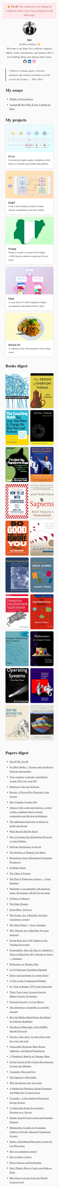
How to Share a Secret (21, 1157)
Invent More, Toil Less (21, 909)
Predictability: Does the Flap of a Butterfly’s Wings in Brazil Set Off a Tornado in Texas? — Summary (32, 954)
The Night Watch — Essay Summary (28, 925)
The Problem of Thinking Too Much (27, 852)
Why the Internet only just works (26, 1082)
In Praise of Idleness (20, 898)
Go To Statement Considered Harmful (28, 969)
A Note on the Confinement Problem (28, 980)
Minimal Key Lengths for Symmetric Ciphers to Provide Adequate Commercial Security (30, 1132)
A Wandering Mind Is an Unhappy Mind (30, 1056)
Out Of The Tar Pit (19, 761)
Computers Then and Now (23, 1071)
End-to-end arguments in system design (29, 975)
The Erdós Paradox (19, 904)
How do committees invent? (23, 1151)
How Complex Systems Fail (23, 802)
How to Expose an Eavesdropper (25, 1162)
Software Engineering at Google (25, 846)
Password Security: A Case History (27, 1001)
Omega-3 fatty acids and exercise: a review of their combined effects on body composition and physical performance (31, 812)
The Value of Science (20, 873)
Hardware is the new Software (24, 786)
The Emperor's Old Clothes (23, 1077)
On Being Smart (18, 867)
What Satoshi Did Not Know (24, 831)
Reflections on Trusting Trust (24, 964)
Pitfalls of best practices (21, 99)
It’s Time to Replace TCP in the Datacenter (31, 986)
